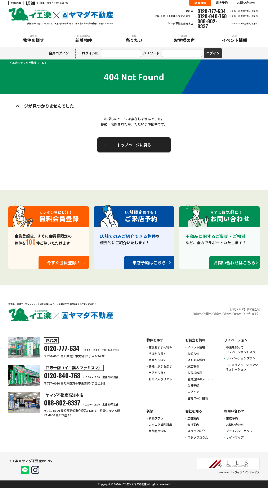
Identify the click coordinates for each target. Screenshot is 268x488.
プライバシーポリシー (240, 431)
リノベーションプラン (240, 358)
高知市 (197, 313)
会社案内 (193, 424)
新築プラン (156, 418)
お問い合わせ (246, 2)
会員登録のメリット (200, 379)
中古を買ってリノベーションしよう (240, 349)
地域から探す (157, 353)
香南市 (217, 313)
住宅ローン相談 (197, 398)
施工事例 (193, 366)
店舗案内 (193, 418)
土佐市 (237, 313)
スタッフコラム (197, 437)
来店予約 (222, 2)
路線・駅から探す (160, 366)
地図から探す (157, 360)
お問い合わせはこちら (234, 262)
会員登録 (200, 3)
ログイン (193, 392)
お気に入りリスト (160, 379)
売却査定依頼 (157, 431)
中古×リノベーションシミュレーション (242, 367)
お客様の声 (184, 38)
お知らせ (193, 353)
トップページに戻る (134, 144)
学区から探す (157, 373)
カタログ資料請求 (160, 424)
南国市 (207, 313)
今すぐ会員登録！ (63, 262)
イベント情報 (234, 38)
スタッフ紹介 (196, 431)
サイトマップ (235, 437)
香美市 (227, 313)
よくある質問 (196, 360)
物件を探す (33, 38)
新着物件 (83, 38)
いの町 (247, 313)
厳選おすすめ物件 (160, 347)
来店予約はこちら (149, 262)
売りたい (134, 38)
